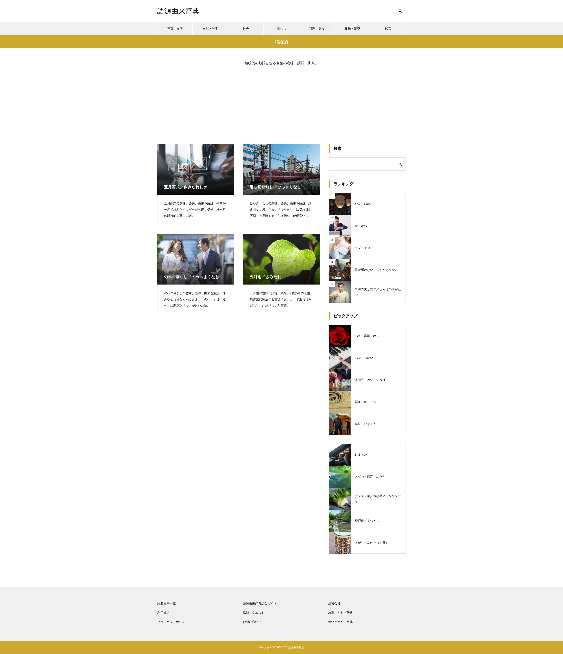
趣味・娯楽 (352, 28)
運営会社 (334, 603)
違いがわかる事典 (340, 622)
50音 (388, 28)
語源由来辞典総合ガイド (260, 603)
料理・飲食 (317, 28)
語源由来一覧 (166, 603)
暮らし (281, 28)
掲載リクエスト (253, 612)
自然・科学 (210, 28)
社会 (246, 28)
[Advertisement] (281, 101)
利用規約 (163, 612)
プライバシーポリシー (172, 622)
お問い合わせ (252, 622)
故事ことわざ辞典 (340, 612)
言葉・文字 (175, 28)
